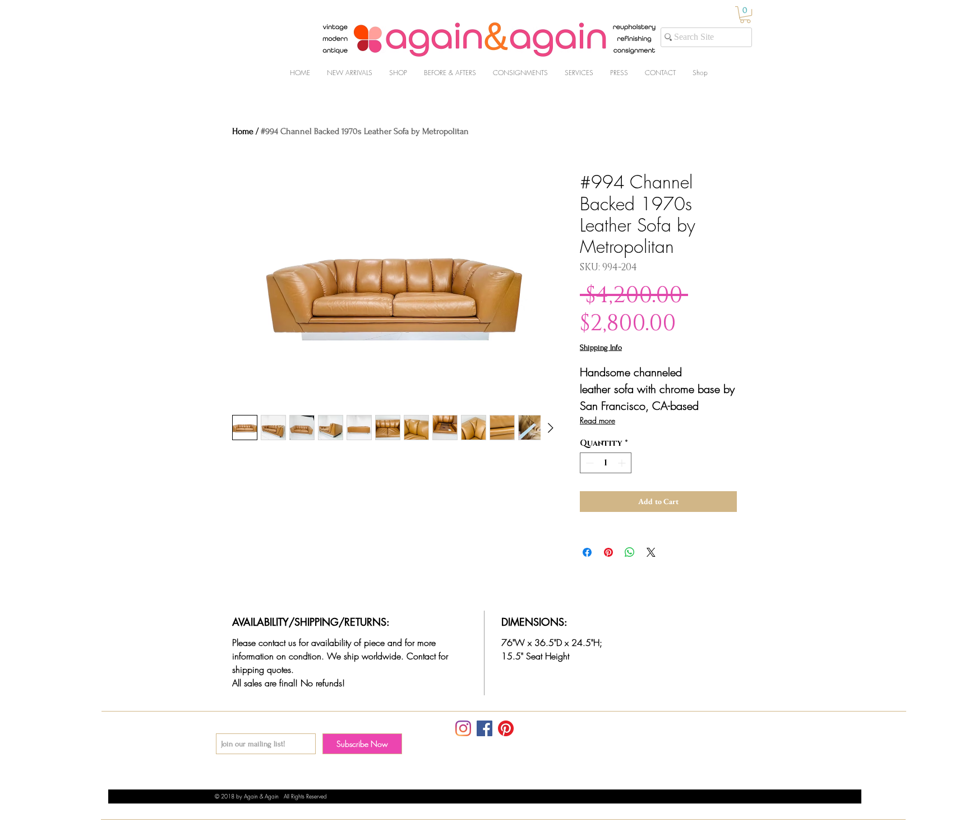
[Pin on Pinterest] (608, 552)
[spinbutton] (606, 463)
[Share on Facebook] (587, 552)
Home (242, 131)
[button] (745, 14)
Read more (597, 420)
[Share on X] (651, 552)
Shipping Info (601, 347)
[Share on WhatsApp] (629, 552)
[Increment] (623, 463)
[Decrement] (589, 463)
